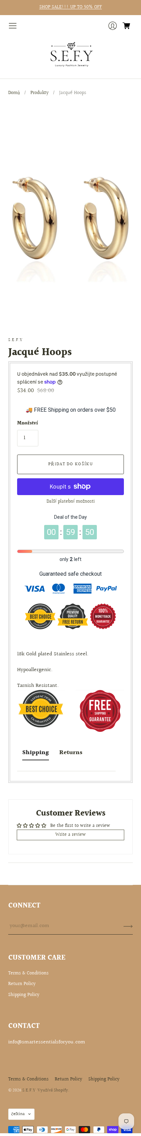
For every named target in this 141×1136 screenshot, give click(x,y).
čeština (18, 1114)
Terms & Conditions (28, 973)
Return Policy (22, 984)
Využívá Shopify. (53, 1090)
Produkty (39, 93)
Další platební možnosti (71, 501)
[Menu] (12, 26)
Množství (27, 423)
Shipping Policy (23, 995)
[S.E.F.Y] (70, 54)
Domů (14, 93)
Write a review (70, 835)
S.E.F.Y (15, 340)
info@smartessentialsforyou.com (46, 1042)
